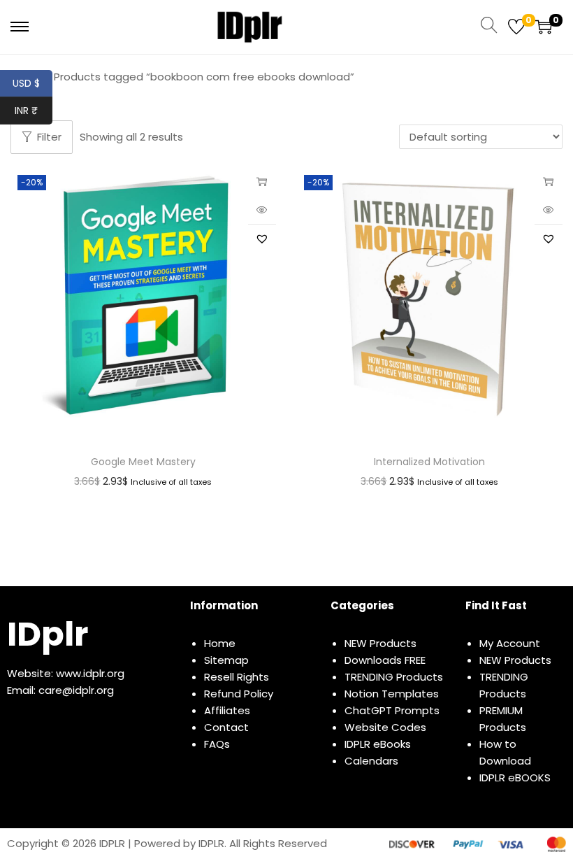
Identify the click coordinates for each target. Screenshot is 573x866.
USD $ (32, 83)
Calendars (371, 760)
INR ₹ (33, 111)
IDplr (47, 634)
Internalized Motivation (429, 462)
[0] (516, 26)
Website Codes (385, 727)
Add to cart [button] (262, 182)
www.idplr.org (90, 673)
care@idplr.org (76, 690)
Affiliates (227, 710)
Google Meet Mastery (143, 462)
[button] (262, 239)
